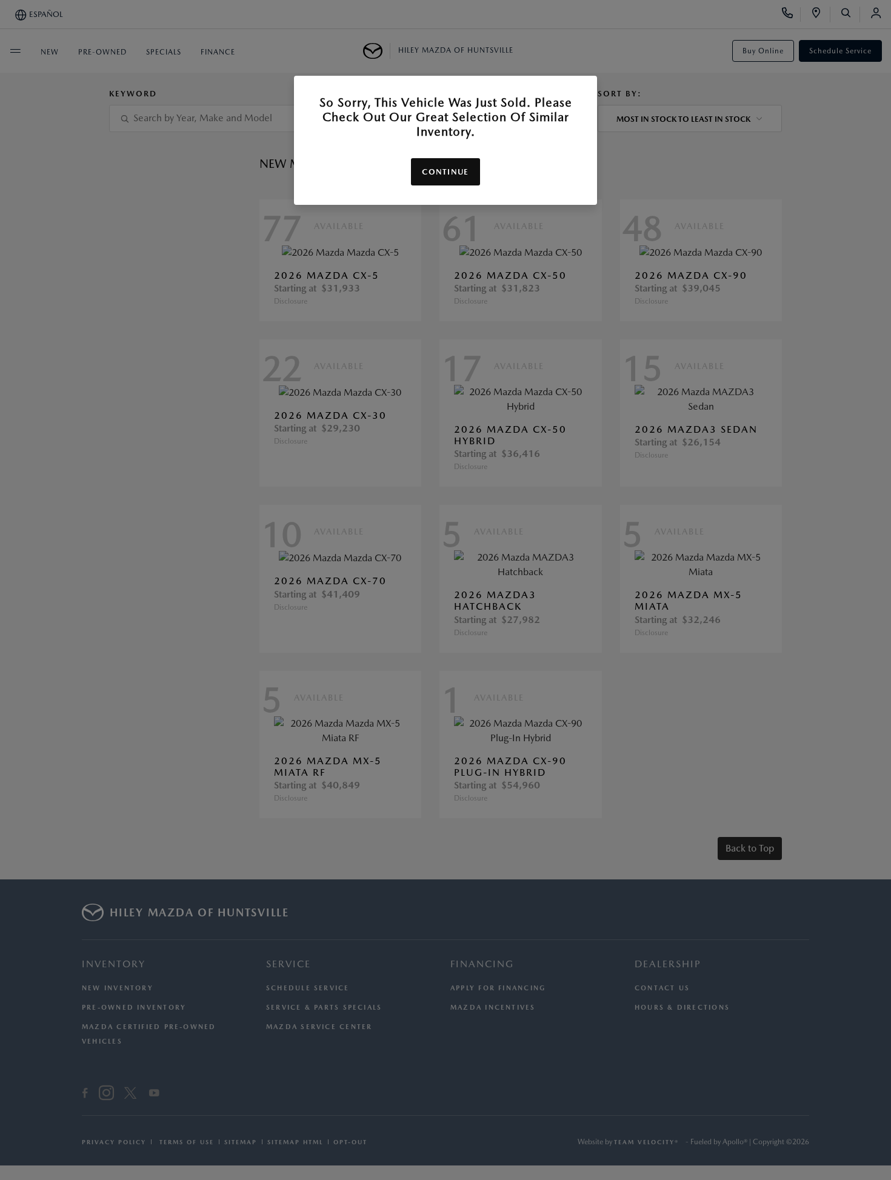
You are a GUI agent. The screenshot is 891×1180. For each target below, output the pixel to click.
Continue (445, 171)
